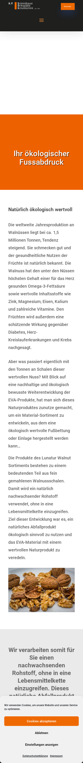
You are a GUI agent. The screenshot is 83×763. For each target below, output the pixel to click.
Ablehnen (41, 733)
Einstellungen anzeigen (41, 745)
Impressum (56, 755)
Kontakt (67, 6)
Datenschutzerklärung (35, 755)
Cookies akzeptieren (41, 721)
